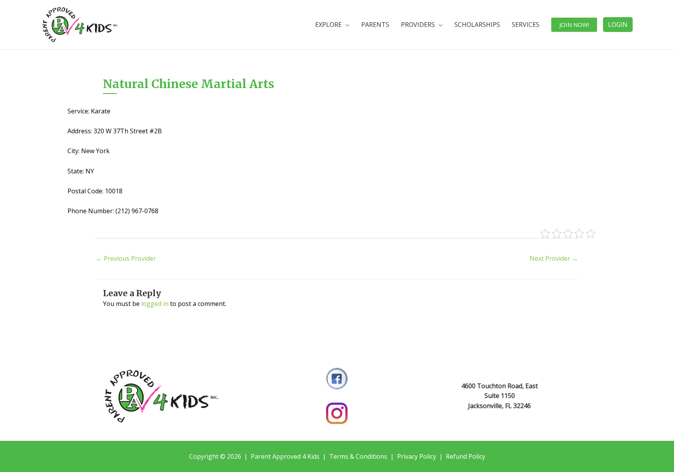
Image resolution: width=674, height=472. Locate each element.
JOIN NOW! (574, 24)
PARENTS (375, 24)
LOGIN (618, 24)
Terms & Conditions (358, 456)
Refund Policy (465, 456)
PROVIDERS (418, 24)
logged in (154, 303)
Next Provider (554, 258)
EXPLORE (328, 24)
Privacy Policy (416, 456)
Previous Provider (126, 258)
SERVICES (525, 24)
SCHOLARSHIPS (477, 24)
